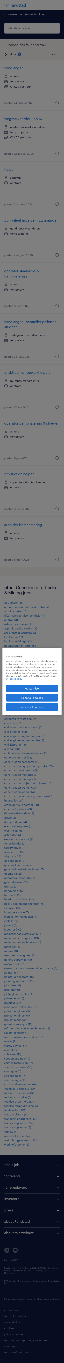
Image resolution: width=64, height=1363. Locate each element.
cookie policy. (16, 679)
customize (32, 688)
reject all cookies (32, 697)
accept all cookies (32, 707)
